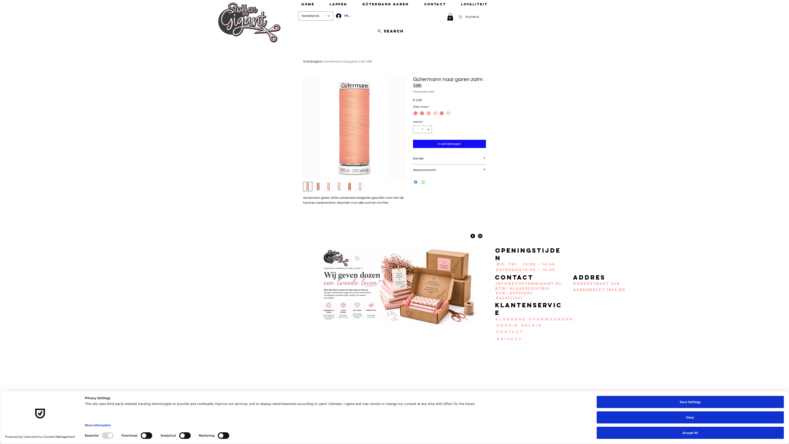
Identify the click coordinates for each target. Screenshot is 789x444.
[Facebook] (473, 236)
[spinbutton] (422, 129)
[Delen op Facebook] (415, 182)
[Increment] (428, 129)
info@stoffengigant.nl (529, 283)
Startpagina (312, 61)
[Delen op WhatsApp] (423, 182)
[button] (450, 17)
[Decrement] (416, 129)
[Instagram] (480, 236)
